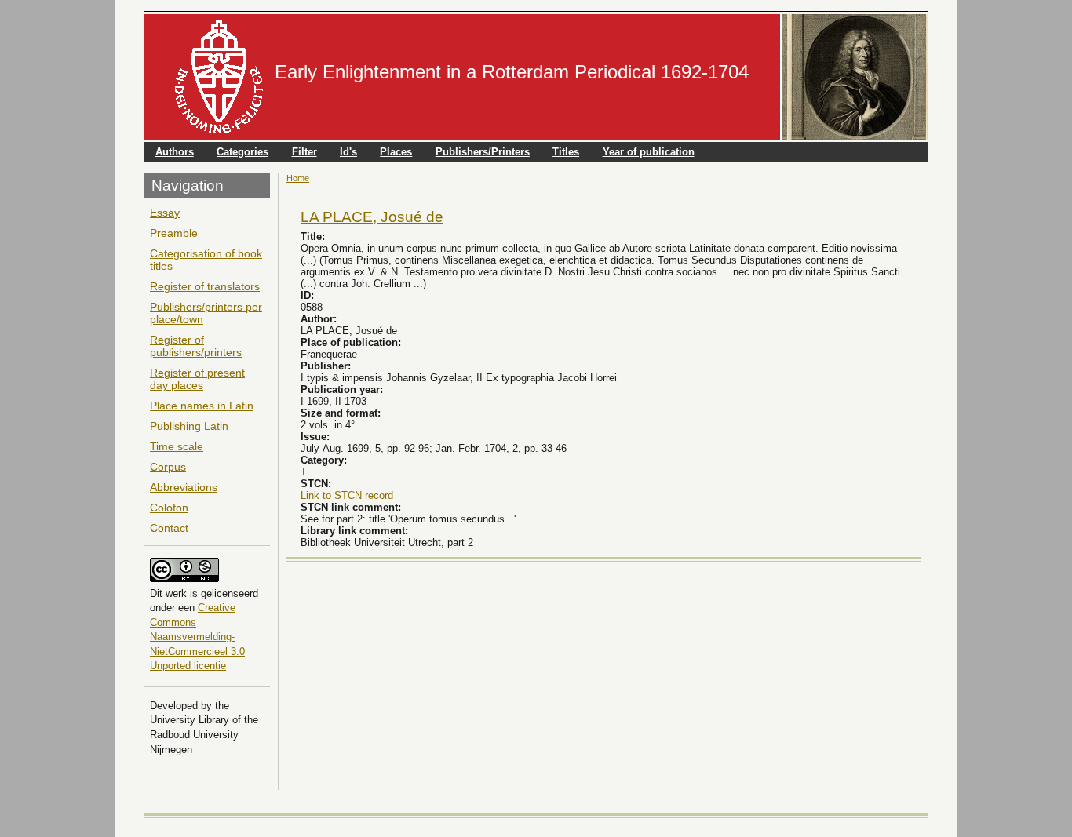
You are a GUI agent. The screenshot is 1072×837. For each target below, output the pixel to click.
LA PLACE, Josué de (372, 216)
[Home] (219, 76)
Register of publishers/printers (196, 345)
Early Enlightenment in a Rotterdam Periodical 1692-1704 (512, 71)
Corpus (168, 466)
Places (396, 152)
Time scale (176, 446)
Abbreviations (183, 487)
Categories (242, 152)
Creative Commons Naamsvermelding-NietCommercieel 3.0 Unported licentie (197, 636)
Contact (169, 528)
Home (297, 178)
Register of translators (205, 286)
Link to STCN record (347, 495)
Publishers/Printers (483, 152)
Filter (304, 152)
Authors (174, 152)
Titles (565, 152)
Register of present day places (197, 378)
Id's (348, 152)
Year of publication (649, 152)
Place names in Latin (201, 405)
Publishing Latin (189, 426)
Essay (165, 212)
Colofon (169, 507)
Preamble (174, 233)
